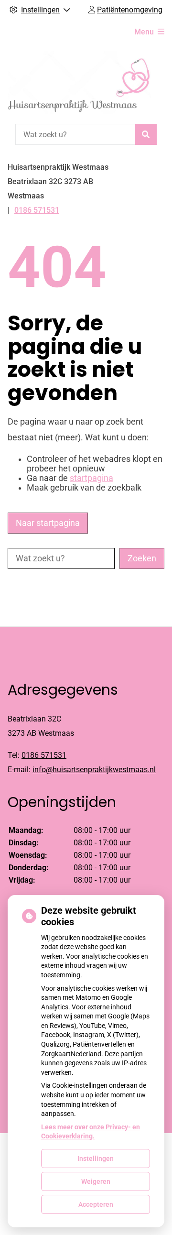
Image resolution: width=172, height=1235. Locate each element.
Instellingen (95, 1158)
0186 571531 (44, 755)
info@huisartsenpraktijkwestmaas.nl (94, 769)
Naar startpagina (48, 523)
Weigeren (95, 1181)
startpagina (91, 478)
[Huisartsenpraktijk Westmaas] (79, 82)
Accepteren (95, 1204)
